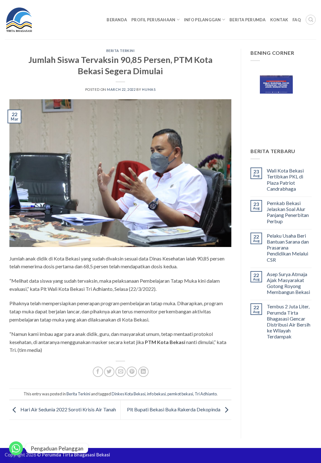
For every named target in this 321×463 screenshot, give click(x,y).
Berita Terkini (120, 51)
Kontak (279, 19)
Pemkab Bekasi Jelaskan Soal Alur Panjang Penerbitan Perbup (288, 212)
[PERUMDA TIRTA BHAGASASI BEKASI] (31, 20)
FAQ (296, 19)
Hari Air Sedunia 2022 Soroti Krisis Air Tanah (67, 409)
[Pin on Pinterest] (132, 372)
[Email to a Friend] (120, 372)
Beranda (117, 19)
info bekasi (156, 393)
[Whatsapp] (16, 448)
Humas (148, 89)
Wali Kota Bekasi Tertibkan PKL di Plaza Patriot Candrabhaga (285, 179)
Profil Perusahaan (153, 19)
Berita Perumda (247, 19)
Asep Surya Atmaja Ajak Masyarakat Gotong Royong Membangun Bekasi (288, 283)
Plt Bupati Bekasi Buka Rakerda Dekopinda (174, 409)
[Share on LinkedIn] (143, 372)
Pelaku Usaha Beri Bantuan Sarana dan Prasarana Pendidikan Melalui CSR (288, 248)
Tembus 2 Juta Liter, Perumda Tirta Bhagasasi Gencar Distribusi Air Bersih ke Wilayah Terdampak (288, 321)
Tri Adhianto (206, 393)
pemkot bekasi (180, 393)
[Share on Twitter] (109, 372)
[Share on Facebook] (98, 372)
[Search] (311, 20)
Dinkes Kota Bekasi (128, 393)
